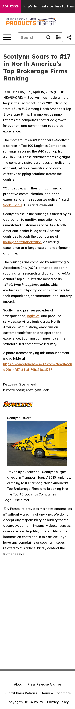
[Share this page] (69, 37)
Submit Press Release (20, 693)
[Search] (48, 37)
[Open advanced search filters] (58, 37)
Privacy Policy (58, 702)
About (18, 684)
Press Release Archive (44, 684)
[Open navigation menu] (7, 37)
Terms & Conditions (56, 693)
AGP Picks (10, 6)
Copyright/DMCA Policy (24, 702)
